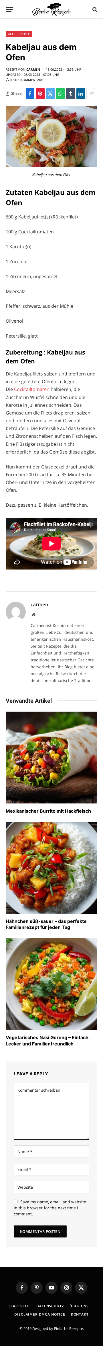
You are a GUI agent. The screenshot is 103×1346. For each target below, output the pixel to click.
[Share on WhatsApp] (60, 93)
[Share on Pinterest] (40, 93)
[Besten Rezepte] (51, 9)
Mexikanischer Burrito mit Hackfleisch (48, 811)
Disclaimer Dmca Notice (39, 1314)
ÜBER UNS (79, 1306)
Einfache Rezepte (68, 1328)
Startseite (20, 1306)
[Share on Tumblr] (70, 93)
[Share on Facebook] (30, 93)
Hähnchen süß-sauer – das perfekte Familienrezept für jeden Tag (46, 924)
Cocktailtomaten (31, 389)
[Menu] (9, 9)
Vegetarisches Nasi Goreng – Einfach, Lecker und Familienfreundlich (48, 1041)
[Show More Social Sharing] (91, 93)
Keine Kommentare (26, 80)
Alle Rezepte (19, 34)
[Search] (94, 9)
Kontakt (80, 1314)
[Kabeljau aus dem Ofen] (51, 166)
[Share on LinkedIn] (80, 93)
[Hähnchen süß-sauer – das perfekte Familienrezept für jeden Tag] (51, 868)
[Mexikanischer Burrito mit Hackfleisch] (51, 757)
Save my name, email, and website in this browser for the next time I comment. (50, 1208)
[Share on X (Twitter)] (50, 93)
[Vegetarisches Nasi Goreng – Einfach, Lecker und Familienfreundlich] (51, 984)
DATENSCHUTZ (50, 1306)
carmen (33, 69)
